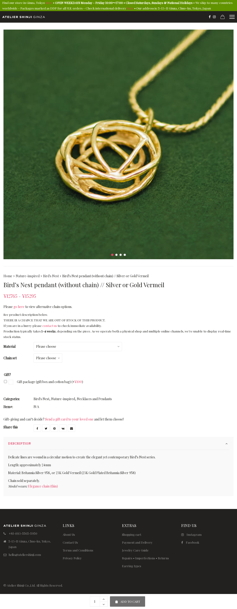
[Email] (71, 428)
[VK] (63, 428)
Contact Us (70, 542)
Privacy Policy (72, 558)
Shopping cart (131, 534)
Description (19, 443)
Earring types (131, 566)
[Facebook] (210, 16)
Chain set (10, 358)
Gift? (7, 374)
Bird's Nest (51, 276)
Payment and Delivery (137, 542)
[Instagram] (214, 16)
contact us (49, 326)
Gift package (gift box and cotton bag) (49, 382)
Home (7, 276)
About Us (69, 534)
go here (19, 306)
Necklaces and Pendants (94, 399)
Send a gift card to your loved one (69, 419)
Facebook (192, 542)
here (49, 3)
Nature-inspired (28, 276)
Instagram (194, 534)
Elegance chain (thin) (43, 486)
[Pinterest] (54, 428)
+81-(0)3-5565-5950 (23, 533)
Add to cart (127, 599)
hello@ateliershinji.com (25, 555)
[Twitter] (46, 428)
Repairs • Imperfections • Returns (145, 558)
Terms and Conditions (78, 550)
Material (9, 346)
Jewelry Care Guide (135, 550)
